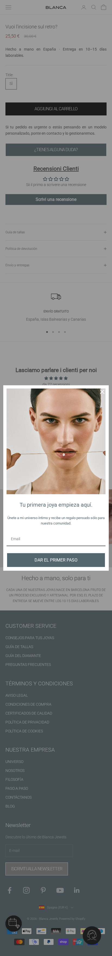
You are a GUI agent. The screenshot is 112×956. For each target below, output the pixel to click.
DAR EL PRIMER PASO (56, 560)
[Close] (102, 391)
